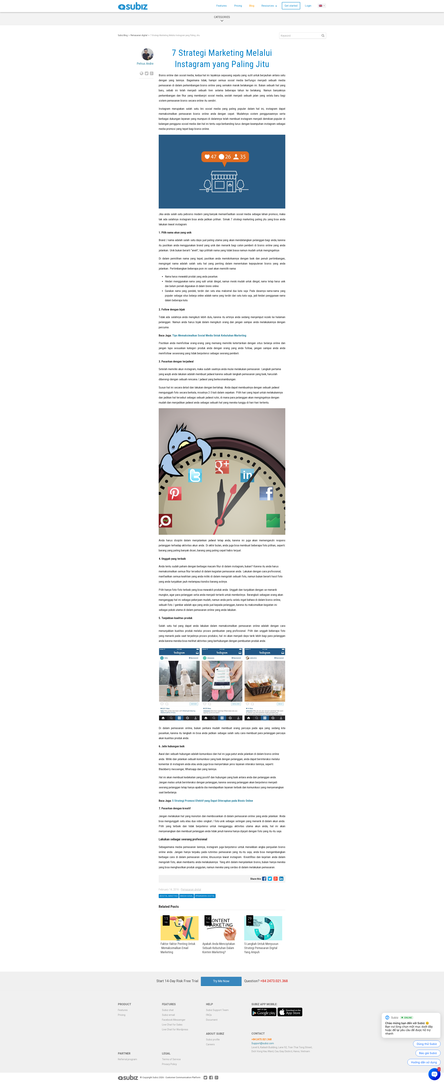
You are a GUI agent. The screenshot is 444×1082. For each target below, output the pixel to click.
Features (221, 5)
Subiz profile (213, 1039)
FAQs (209, 1015)
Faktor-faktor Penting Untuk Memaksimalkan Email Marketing (178, 948)
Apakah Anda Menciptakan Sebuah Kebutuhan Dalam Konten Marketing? (218, 948)
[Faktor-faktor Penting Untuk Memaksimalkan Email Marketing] (180, 939)
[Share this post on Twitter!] (270, 878)
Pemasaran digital (138, 35)
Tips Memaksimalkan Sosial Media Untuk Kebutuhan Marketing (209, 335)
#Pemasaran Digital (205, 896)
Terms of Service (171, 1059)
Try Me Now (221, 981)
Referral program (127, 1059)
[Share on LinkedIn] (281, 878)
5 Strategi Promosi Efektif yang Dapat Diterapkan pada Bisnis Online (212, 800)
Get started (291, 5)
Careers (210, 1044)
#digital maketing (169, 896)
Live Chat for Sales (172, 1024)
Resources (268, 5)
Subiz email (168, 1015)
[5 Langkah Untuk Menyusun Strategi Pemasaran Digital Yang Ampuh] (263, 939)
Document (211, 1019)
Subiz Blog (123, 35)
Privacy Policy (169, 1064)
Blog (251, 5)
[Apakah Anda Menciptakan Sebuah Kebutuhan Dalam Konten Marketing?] (221, 939)
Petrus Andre (145, 63)
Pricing (238, 5)
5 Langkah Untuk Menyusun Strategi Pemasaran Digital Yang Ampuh (261, 948)
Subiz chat (168, 1010)
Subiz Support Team (217, 1010)
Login (308, 5)
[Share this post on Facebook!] (264, 878)
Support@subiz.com (262, 1043)
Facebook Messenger (173, 1019)
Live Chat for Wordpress (175, 1029)
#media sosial (186, 896)
